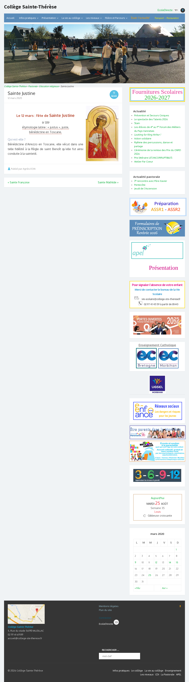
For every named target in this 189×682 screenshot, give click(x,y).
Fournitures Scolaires (157, 94)
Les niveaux (147, 674)
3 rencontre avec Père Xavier (150, 180)
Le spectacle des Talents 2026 (151, 119)
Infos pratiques (27, 17)
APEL (178, 674)
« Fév (137, 588)
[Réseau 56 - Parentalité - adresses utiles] (157, 432)
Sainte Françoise (19, 182)
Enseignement (173, 670)
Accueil (10, 17)
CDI (157, 674)
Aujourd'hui (157, 498)
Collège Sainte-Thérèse (30, 7)
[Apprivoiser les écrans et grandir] (157, 476)
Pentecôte (139, 184)
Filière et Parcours (115, 17)
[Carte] (26, 622)
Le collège (137, 670)
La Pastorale (167, 674)
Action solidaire (142, 138)
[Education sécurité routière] (158, 214)
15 (177, 562)
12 (156, 562)
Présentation (49, 17)
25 (149, 575)
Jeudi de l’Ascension (145, 188)
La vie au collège (71, 17)
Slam (137, 123)
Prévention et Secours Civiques (151, 115)
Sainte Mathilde (108, 182)
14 (170, 562)
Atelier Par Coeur (143, 161)
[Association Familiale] (157, 460)
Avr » (164, 588)
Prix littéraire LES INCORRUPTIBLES (153, 157)
